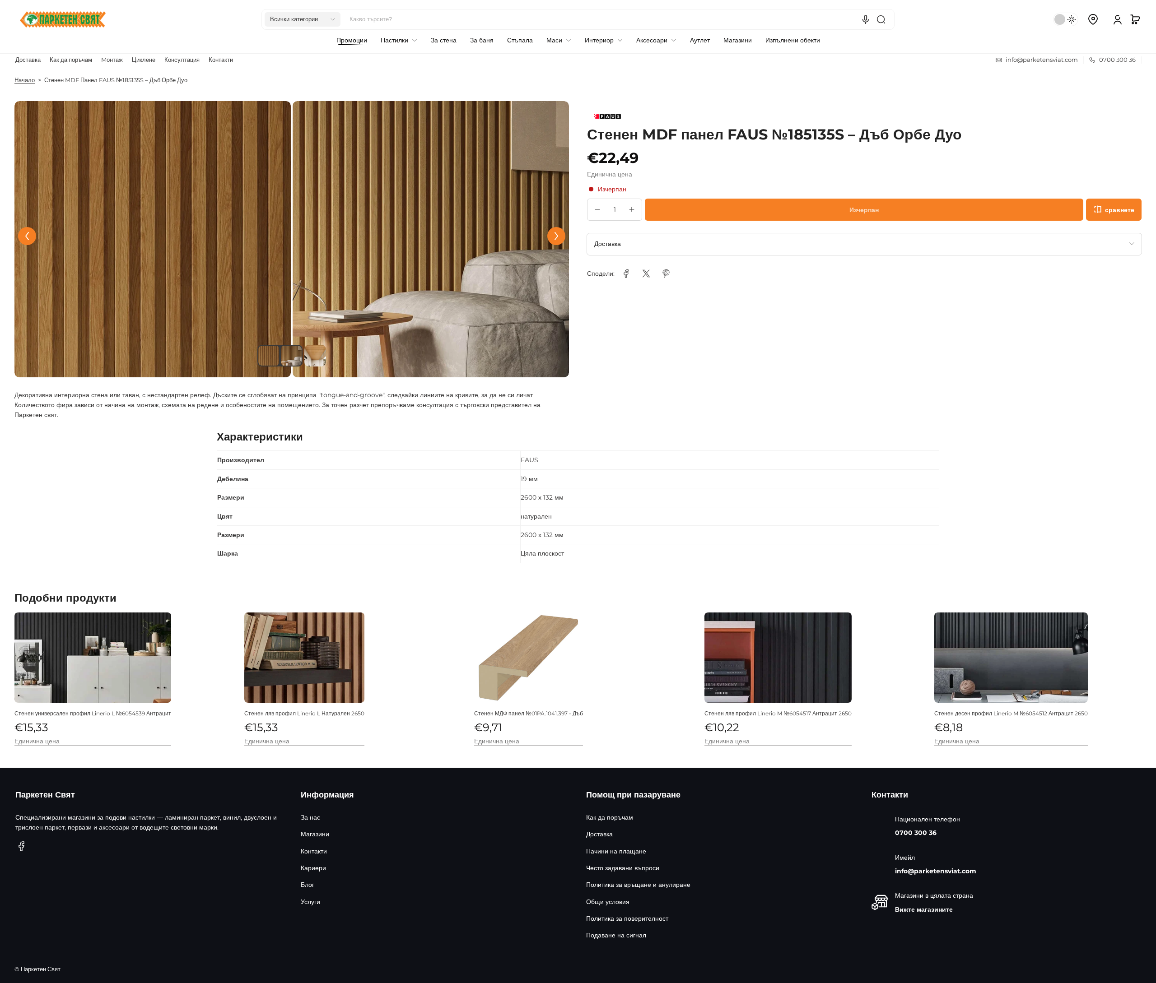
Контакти (221, 59)
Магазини (315, 834)
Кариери (313, 868)
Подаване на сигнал (616, 935)
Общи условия (607, 902)
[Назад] (27, 236)
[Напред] (556, 236)
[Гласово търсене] (865, 19)
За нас (310, 817)
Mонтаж (112, 59)
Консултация (182, 59)
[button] (302, 19)
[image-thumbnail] (268, 355)
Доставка (28, 59)
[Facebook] (21, 846)
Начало (24, 80)
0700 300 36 (916, 833)
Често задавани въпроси (622, 868)
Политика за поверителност (627, 918)
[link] (626, 273)
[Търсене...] (881, 19)
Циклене (143, 59)
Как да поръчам (71, 59)
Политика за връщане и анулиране (638, 885)
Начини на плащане (616, 851)
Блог (307, 885)
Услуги (310, 902)
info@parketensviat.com (935, 871)
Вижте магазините (924, 909)
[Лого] (63, 19)
